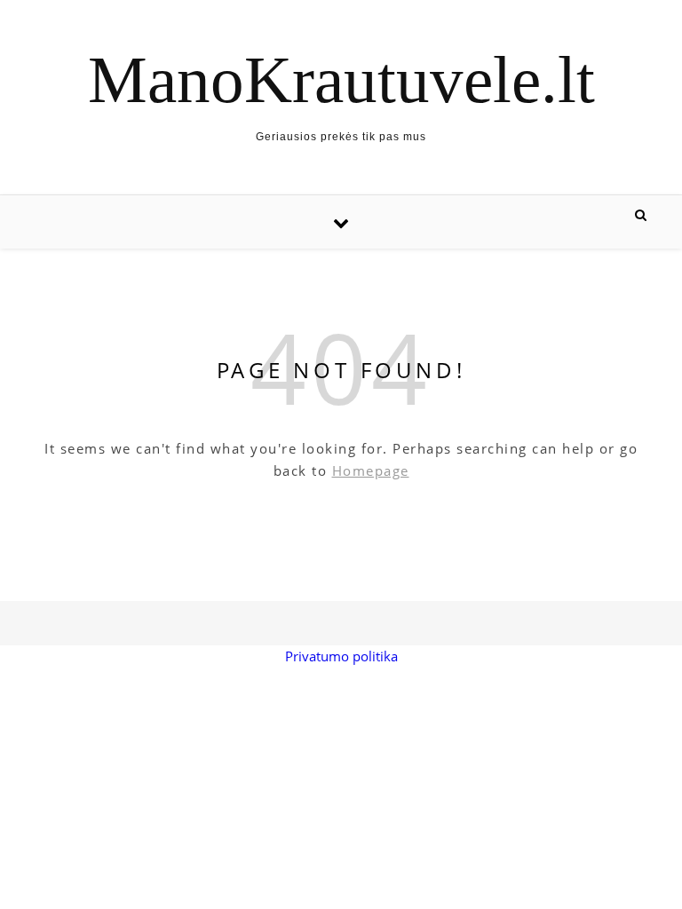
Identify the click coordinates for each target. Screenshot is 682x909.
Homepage (370, 470)
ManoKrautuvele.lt (341, 79)
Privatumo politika (341, 656)
